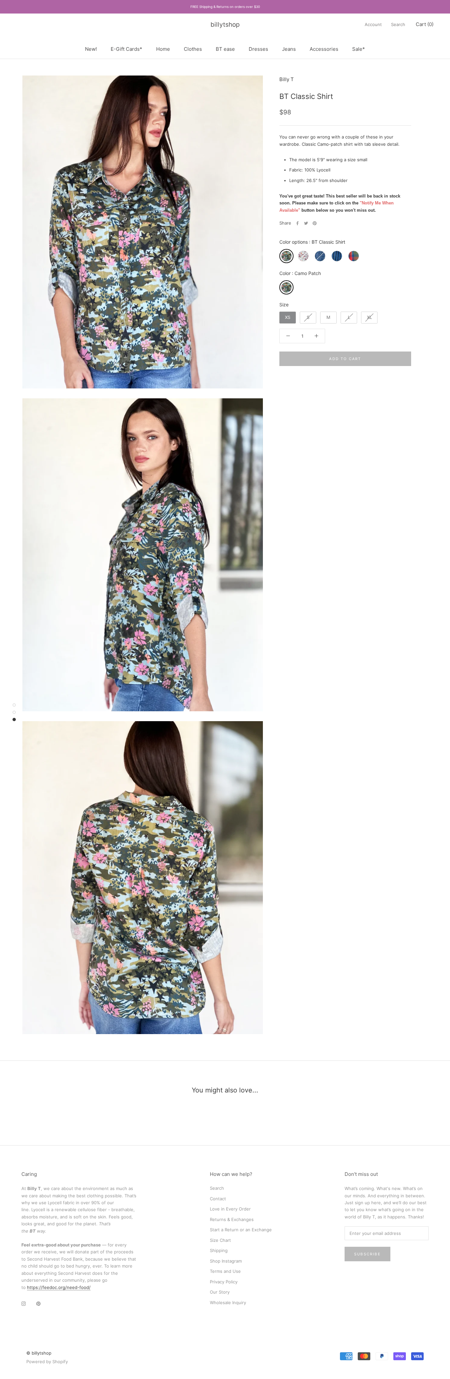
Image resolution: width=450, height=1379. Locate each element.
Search (398, 24)
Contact (218, 1198)
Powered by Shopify (47, 1361)
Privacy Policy (224, 1281)
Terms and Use (225, 1271)
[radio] (286, 256)
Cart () (425, 24)
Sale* (358, 49)
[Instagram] (23, 1303)
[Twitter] (306, 223)
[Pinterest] (315, 223)
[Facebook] (297, 223)
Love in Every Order (230, 1208)
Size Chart (220, 1240)
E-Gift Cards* (126, 49)
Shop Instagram (226, 1261)
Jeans (289, 49)
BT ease (225, 49)
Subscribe (367, 1254)
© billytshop (38, 1353)
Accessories (324, 49)
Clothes (193, 49)
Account (373, 24)
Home (163, 49)
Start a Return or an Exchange (241, 1229)
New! (91, 49)
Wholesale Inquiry (228, 1302)
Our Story (220, 1292)
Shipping (219, 1250)
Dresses (258, 49)
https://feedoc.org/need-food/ (59, 1287)
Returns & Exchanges (232, 1219)
